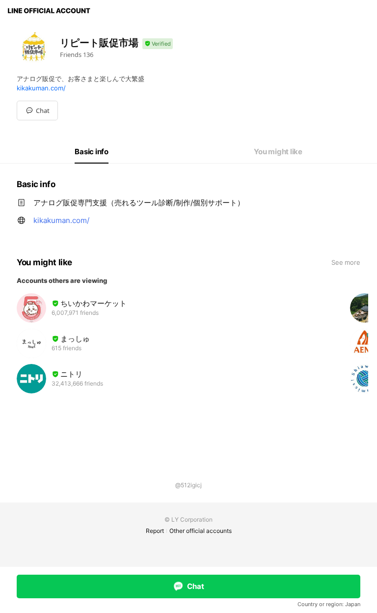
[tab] (91, 152)
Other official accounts (200, 530)
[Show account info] (157, 44)
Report (155, 530)
